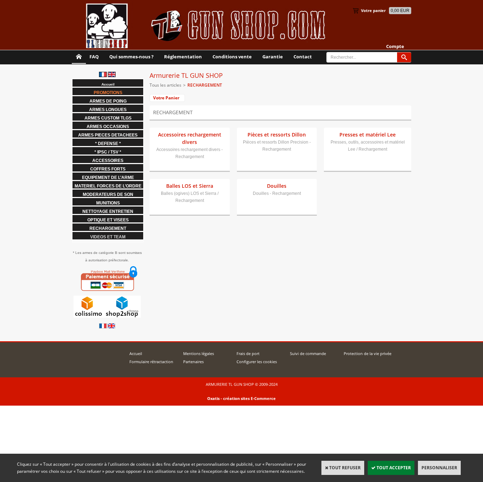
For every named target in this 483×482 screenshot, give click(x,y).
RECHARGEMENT (204, 85)
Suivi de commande (308, 353)
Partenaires (193, 361)
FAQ (94, 56)
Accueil (135, 353)
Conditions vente (232, 56)
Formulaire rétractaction (151, 361)
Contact (302, 56)
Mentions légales (198, 353)
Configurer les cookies (257, 361)
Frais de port (248, 353)
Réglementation (183, 56)
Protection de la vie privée (367, 353)
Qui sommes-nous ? (131, 56)
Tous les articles (165, 85)
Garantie (272, 56)
